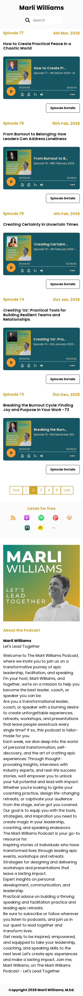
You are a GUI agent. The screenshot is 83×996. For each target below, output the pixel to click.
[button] (54, 528)
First (16, 490)
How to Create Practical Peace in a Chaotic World (37, 46)
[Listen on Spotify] (41, 518)
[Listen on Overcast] (69, 518)
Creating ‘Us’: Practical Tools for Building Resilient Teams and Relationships (34, 314)
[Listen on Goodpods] (40, 528)
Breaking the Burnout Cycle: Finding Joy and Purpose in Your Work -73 (38, 407)
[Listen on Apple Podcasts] (27, 518)
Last (67, 490)
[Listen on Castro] (27, 528)
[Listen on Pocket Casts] (55, 518)
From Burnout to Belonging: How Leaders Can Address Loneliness (34, 136)
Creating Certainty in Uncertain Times (40, 224)
